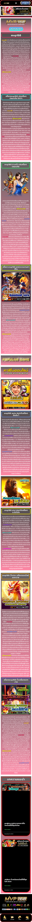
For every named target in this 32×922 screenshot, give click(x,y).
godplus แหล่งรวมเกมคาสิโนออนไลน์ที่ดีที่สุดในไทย (15, 824)
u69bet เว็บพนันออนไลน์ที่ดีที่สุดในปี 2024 (16, 880)
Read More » (8, 829)
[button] (16, 3)
